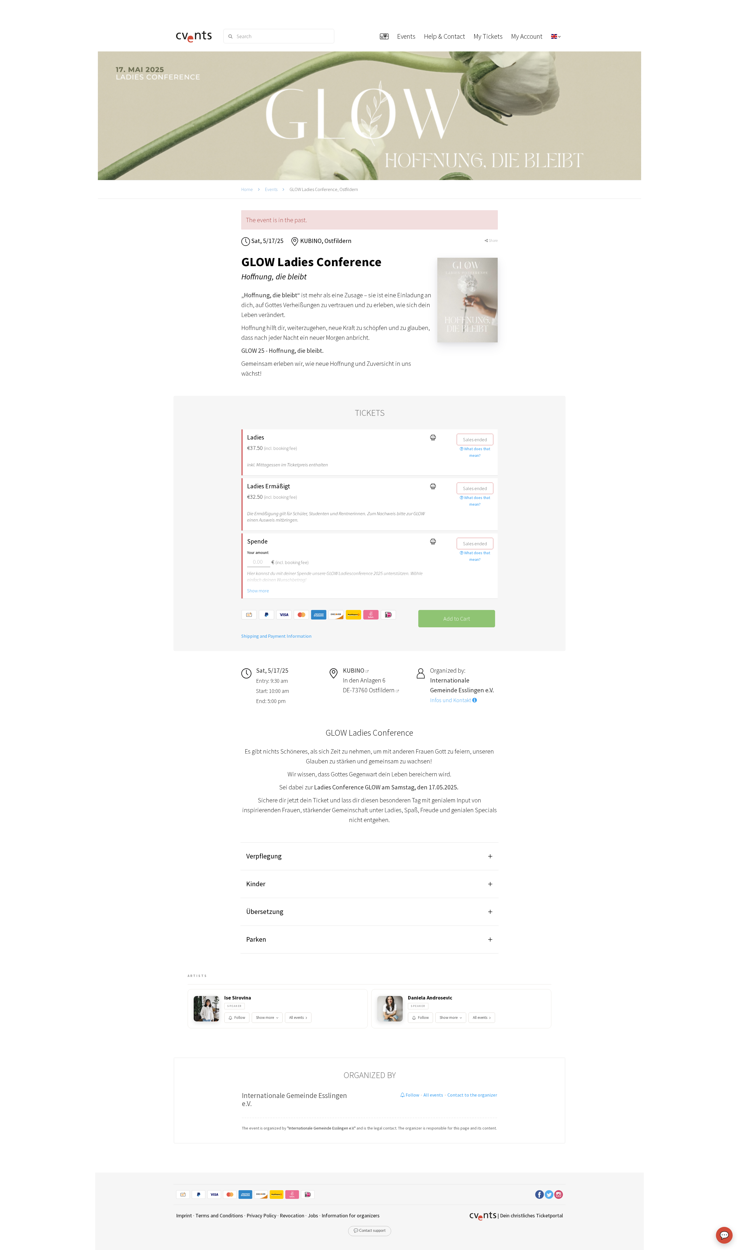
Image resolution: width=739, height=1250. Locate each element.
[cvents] (196, 36)
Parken (256, 939)
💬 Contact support (370, 1231)
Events (271, 189)
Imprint (184, 1215)
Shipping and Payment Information (276, 636)
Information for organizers (351, 1215)
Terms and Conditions (219, 1215)
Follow (239, 1017)
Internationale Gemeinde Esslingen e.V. (294, 1099)
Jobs (313, 1215)
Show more (258, 591)
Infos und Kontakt (451, 700)
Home (247, 189)
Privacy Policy (261, 1215)
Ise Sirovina (237, 998)
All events (296, 1017)
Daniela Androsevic (430, 998)
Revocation (292, 1215)
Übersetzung (264, 911)
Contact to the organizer (472, 1095)
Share (493, 240)
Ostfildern (382, 690)
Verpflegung (264, 856)
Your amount (257, 552)
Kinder (255, 883)
